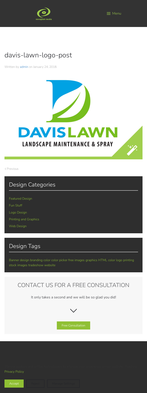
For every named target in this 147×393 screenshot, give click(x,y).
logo (119, 260)
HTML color (106, 260)
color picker (59, 260)
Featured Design (20, 198)
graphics (91, 260)
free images (76, 260)
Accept (14, 383)
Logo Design (18, 212)
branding (36, 260)
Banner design (19, 260)
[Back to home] (43, 13)
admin (24, 67)
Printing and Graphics (24, 219)
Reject (35, 383)
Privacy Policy (14, 371)
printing (128, 260)
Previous (12, 169)
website (49, 265)
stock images (18, 265)
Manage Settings (63, 383)
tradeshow (35, 265)
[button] (114, 13)
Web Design (18, 226)
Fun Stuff (15, 205)
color (46, 260)
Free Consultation (73, 325)
